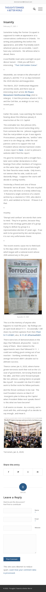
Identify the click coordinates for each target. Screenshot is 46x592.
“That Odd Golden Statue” (25, 65)
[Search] (33, 9)
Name (37, 511)
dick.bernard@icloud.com (23, 2)
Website (37, 528)
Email (37, 520)
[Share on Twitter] (18, 471)
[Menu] (39, 9)
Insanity (8, 22)
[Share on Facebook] (8, 471)
